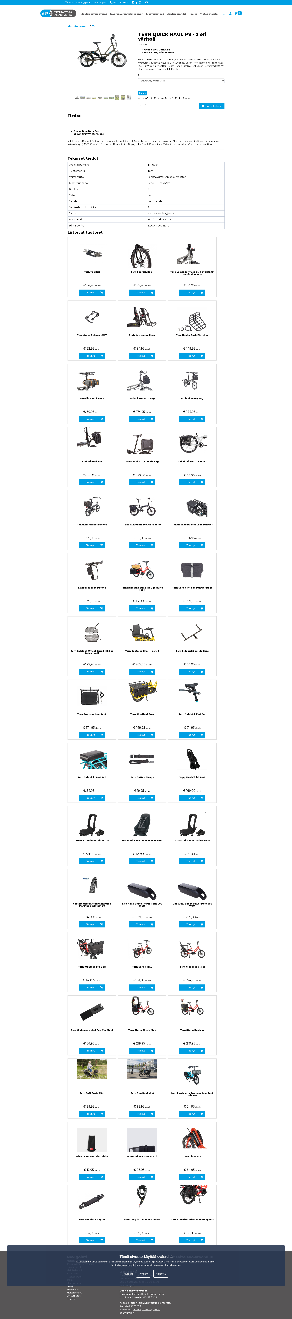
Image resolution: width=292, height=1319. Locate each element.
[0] (236, 13)
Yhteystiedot (73, 1296)
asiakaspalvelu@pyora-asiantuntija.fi (87, 2)
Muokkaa (128, 1273)
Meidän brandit (176, 13)
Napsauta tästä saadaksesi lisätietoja (162, 1265)
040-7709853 (120, 2)
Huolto (193, 13)
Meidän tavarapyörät (94, 13)
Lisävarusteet (155, 13)
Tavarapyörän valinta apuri (126, 13)
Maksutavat (73, 1289)
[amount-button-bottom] (145, 107)
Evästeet (71, 1299)
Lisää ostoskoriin (213, 106)
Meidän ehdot (74, 1292)
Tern (95, 26)
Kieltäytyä (161, 1273)
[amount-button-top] (145, 104)
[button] (126, 61)
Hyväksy (143, 1273)
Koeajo (70, 1286)
